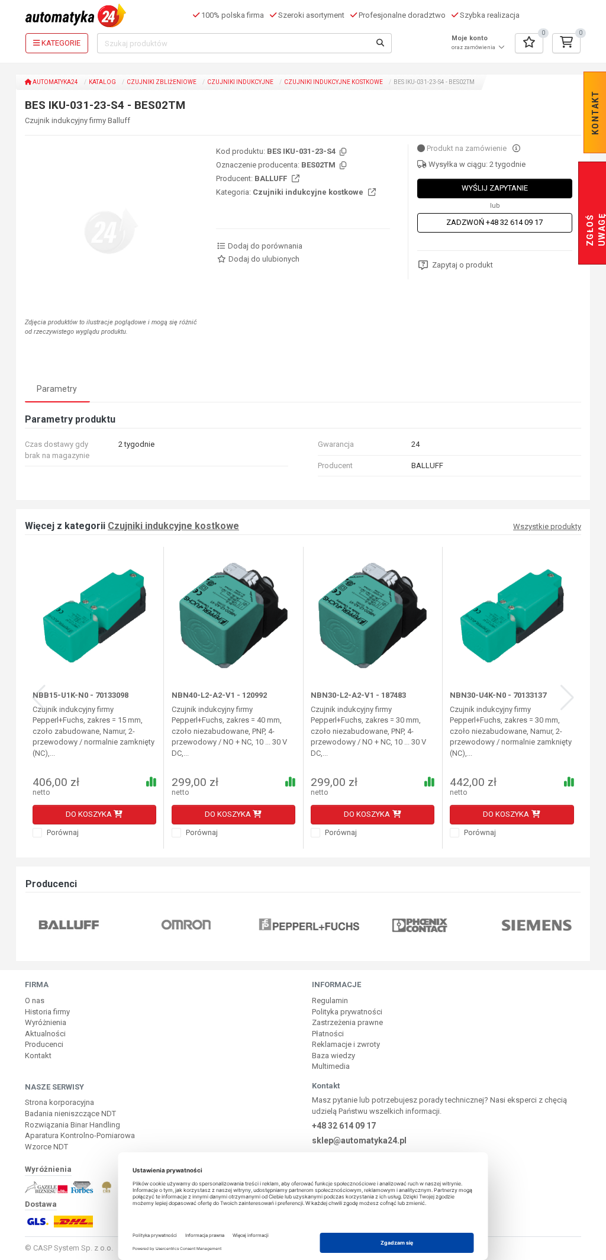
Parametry (57, 389)
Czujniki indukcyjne (240, 82)
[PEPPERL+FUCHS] (232, 924)
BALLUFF (271, 178)
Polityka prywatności (347, 1011)
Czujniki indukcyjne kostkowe (333, 82)
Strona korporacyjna (59, 1102)
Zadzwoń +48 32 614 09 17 (494, 222)
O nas (34, 1000)
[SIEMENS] (460, 924)
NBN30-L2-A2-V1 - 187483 (358, 695)
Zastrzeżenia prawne (347, 1022)
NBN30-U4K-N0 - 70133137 (498, 695)
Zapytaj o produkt (462, 264)
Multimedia (331, 1066)
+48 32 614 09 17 (344, 1125)
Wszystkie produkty (547, 527)
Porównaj (62, 832)
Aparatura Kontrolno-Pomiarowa (80, 1135)
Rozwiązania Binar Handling (72, 1124)
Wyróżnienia (45, 1022)
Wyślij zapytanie (495, 187)
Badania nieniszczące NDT (70, 1113)
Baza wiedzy (333, 1055)
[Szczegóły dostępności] (516, 148)
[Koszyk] (566, 43)
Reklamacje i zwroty (346, 1044)
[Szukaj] (380, 43)
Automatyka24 (54, 82)
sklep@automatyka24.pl (359, 1140)
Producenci (44, 1044)
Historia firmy (47, 1011)
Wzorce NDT (46, 1146)
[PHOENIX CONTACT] (342, 924)
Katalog (102, 82)
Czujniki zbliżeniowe (161, 82)
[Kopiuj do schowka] (342, 152)
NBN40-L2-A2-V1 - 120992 (219, 695)
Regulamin (330, 1000)
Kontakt (38, 1055)
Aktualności (45, 1033)
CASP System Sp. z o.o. (73, 1247)
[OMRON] (109, 924)
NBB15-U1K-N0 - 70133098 (80, 695)
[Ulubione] (529, 43)
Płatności (328, 1033)
